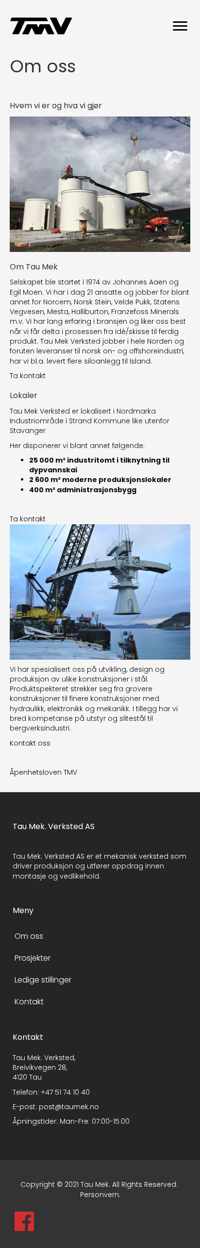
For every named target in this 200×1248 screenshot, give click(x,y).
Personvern (99, 1194)
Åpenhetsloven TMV (43, 772)
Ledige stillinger (43, 979)
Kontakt (29, 1001)
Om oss (29, 936)
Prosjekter (32, 958)
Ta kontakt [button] (28, 376)
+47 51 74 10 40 (65, 1092)
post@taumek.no (69, 1107)
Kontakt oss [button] (30, 743)
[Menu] (180, 26)
